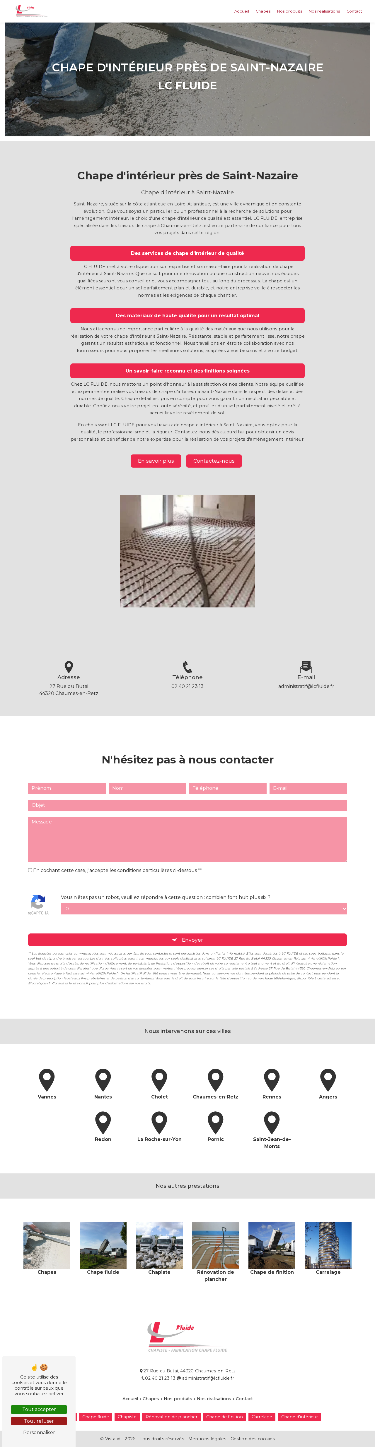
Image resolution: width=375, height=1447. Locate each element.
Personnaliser (39, 1432)
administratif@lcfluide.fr (306, 686)
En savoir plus (156, 461)
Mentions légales (207, 1438)
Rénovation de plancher (171, 1416)
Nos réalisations (324, 11)
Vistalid (113, 1438)
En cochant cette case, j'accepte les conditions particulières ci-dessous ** (117, 870)
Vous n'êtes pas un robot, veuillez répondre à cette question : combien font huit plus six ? (165, 897)
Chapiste (127, 1416)
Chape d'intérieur (299, 1416)
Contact (354, 11)
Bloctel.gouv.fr (39, 983)
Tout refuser (39, 1421)
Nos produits (289, 11)
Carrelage (262, 1416)
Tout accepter (39, 1409)
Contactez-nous (214, 461)
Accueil (241, 11)
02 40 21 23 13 (187, 686)
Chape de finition (224, 1416)
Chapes (263, 11)
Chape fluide (95, 1416)
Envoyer (192, 940)
